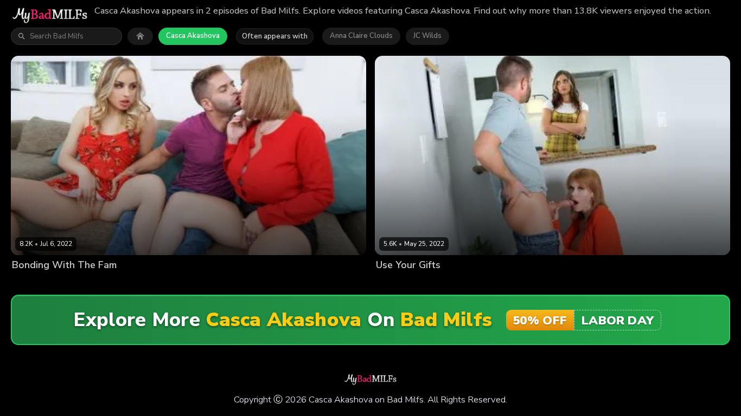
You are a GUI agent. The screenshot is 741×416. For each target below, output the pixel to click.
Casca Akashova (193, 36)
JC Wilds (427, 36)
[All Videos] (140, 36)
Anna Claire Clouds (361, 36)
